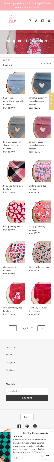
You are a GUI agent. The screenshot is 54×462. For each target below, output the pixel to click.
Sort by (6, 60)
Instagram (10, 362)
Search (9, 354)
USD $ (26, 417)
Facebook (10, 370)
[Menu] (49, 20)
